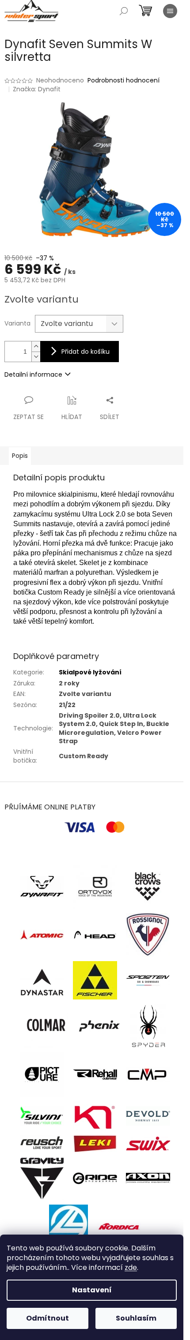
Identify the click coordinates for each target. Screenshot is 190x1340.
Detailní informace (33, 374)
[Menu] (170, 11)
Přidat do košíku (85, 351)
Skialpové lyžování (90, 672)
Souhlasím (136, 1318)
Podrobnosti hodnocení (123, 80)
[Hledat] (124, 11)
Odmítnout (47, 1318)
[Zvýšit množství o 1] (35, 346)
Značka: (37, 89)
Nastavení (92, 1290)
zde (131, 1267)
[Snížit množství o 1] (35, 357)
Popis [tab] (20, 455)
